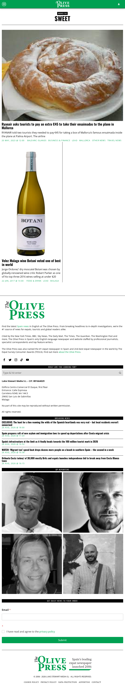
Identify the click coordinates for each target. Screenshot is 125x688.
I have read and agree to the (30, 631)
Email (6, 609)
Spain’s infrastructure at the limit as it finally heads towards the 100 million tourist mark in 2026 (50, 441)
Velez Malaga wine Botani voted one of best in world (31, 262)
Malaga (54, 281)
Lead (74, 140)
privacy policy (47, 631)
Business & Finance (59, 140)
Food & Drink (34, 281)
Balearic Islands (36, 140)
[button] (120, 373)
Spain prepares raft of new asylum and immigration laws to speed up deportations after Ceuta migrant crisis (55, 433)
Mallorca (84, 140)
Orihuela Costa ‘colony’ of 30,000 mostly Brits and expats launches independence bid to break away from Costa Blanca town (60, 459)
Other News (99, 140)
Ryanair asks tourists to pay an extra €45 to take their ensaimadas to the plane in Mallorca (58, 126)
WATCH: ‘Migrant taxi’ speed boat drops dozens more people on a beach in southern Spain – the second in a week (58, 450)
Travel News (114, 140)
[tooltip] (4, 359)
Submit (62, 640)
